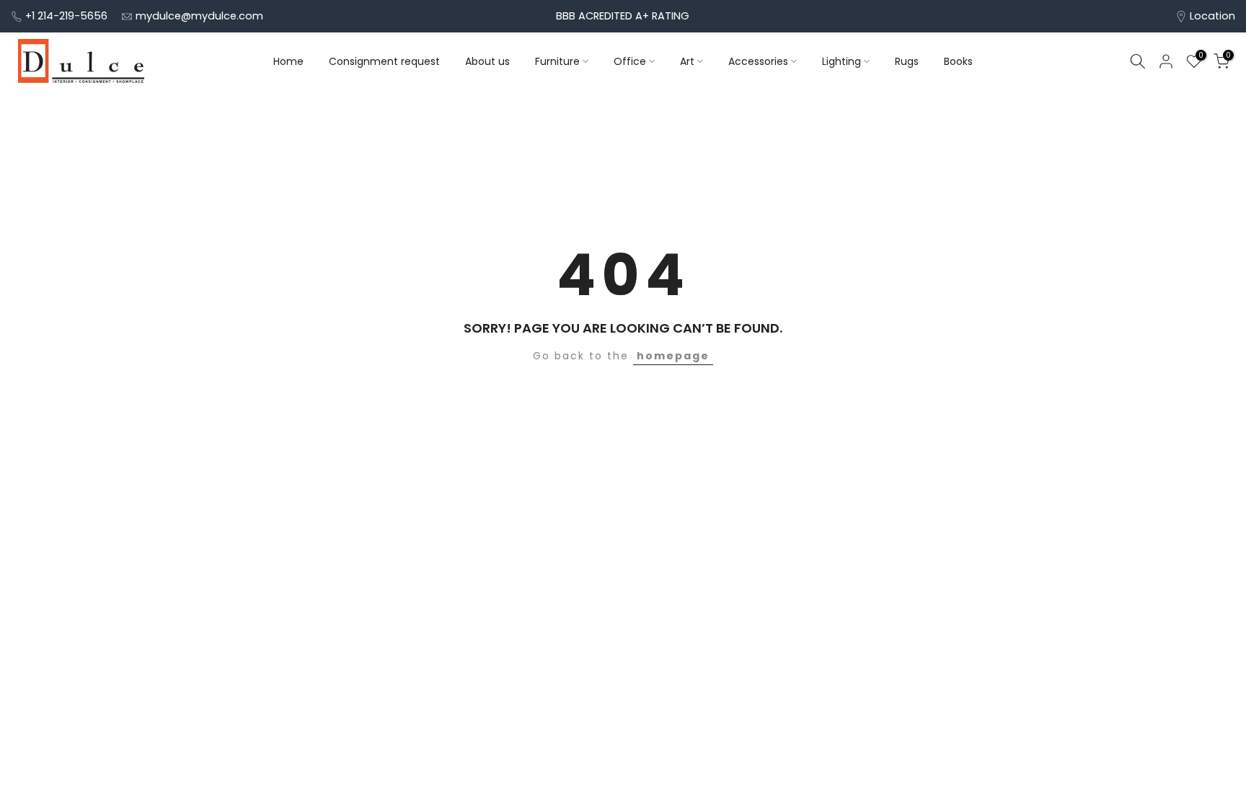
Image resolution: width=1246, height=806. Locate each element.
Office (630, 61)
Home (288, 61)
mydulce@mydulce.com (199, 16)
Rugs (907, 61)
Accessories (758, 61)
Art (687, 61)
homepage (673, 356)
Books (958, 61)
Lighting (841, 61)
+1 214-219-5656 (66, 16)
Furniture (557, 61)
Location (1212, 16)
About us (487, 61)
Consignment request (384, 61)
